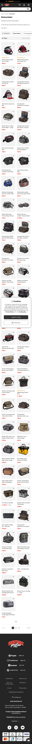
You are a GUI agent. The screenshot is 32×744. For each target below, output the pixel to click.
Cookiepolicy (22, 312)
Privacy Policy (9, 312)
